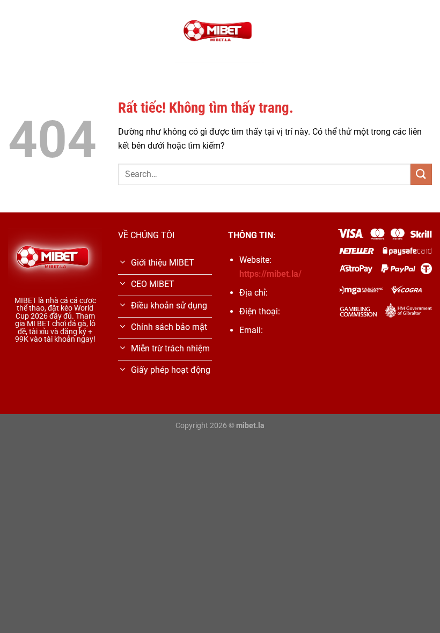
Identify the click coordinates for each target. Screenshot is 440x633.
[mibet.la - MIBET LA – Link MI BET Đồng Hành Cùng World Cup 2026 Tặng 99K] (220, 33)
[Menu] (14, 33)
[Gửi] (421, 174)
